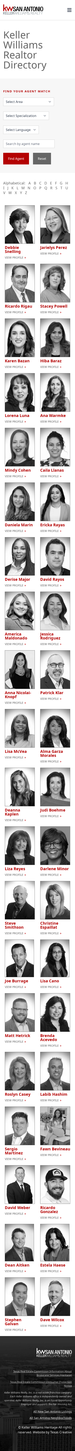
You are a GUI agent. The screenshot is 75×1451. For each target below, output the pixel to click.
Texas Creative (61, 1432)
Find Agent (16, 158)
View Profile (14, 257)
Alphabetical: (14, 183)
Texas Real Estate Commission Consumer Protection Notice (41, 1384)
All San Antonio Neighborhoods (51, 1418)
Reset (42, 158)
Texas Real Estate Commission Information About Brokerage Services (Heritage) (42, 1373)
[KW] (54, 1365)
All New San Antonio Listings (52, 1411)
